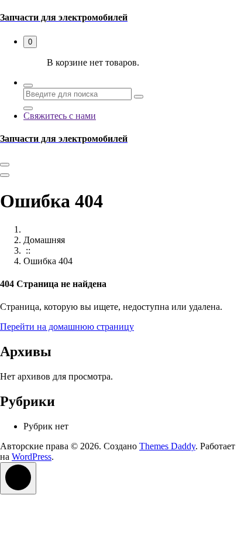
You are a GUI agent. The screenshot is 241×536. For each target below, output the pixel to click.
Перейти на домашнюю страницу (67, 327)
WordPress (31, 457)
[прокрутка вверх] (18, 478)
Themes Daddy (167, 446)
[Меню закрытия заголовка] (4, 175)
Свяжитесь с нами (59, 116)
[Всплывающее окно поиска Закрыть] (28, 108)
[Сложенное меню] (4, 164)
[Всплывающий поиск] (28, 85)
